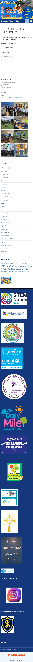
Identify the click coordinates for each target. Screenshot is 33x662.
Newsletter (4, 213)
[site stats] (3, 642)
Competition (4, 177)
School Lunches (4, 271)
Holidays (3, 190)
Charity (3, 171)
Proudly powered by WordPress (8, 649)
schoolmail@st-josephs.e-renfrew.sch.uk (12, 97)
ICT (26, 263)
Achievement (4, 168)
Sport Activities (5, 235)
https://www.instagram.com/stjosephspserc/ (13, 611)
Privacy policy (20, 660)
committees (6, 263)
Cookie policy (12, 660)
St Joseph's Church (6, 239)
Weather (3, 251)
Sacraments (4, 229)
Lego (16, 266)
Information (4, 193)
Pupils (2, 226)
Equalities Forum (13, 263)
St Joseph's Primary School (10, 21)
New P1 (3, 210)
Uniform (3, 248)
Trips (2, 242)
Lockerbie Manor (5, 197)
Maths (2, 206)
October (3, 216)
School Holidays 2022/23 (8, 56)
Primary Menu (31, 21)
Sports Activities (20, 271)
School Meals (4, 232)
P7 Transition (4, 219)
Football (3, 184)
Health (3, 187)
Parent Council (5, 222)
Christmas (4, 174)
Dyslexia (3, 181)
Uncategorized (5, 245)
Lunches (3, 200)
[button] (7, 109)
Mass (2, 203)
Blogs (2, 263)
